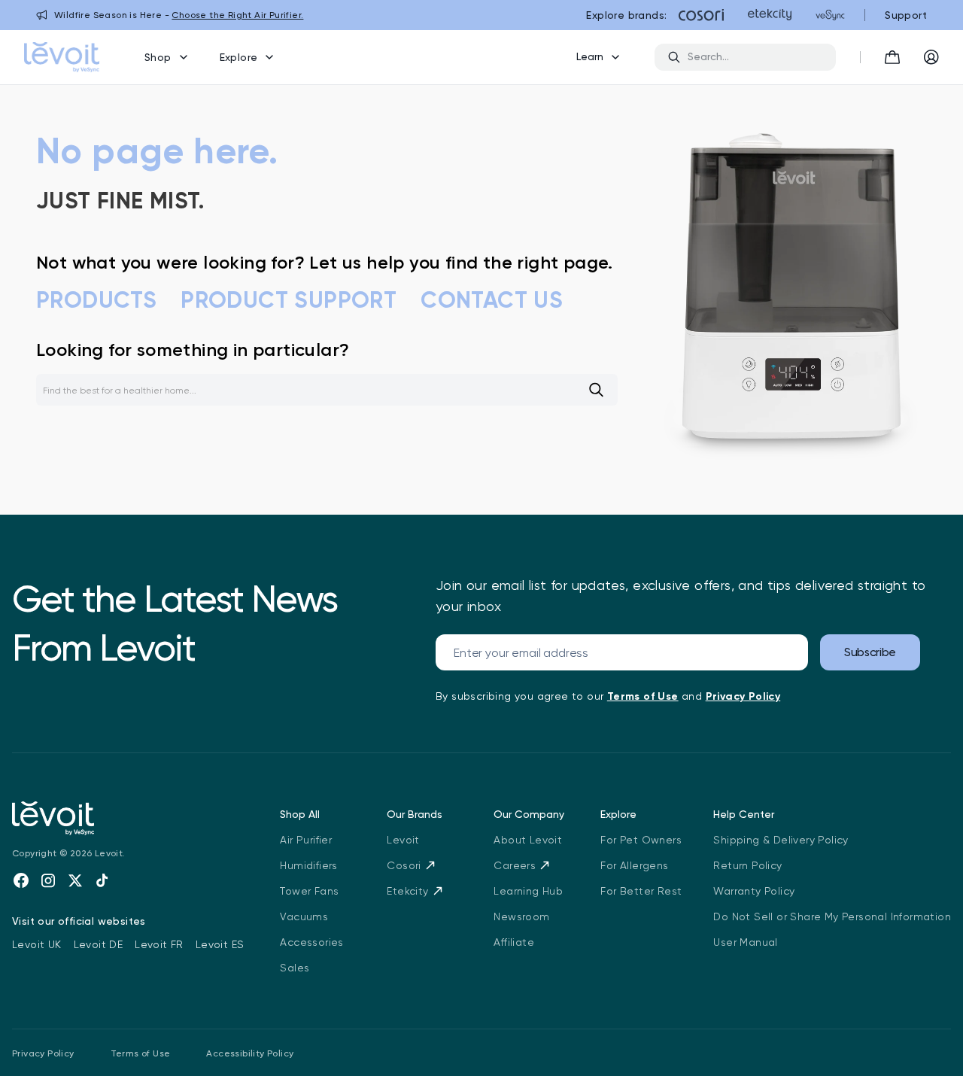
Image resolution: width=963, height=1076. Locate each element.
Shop (158, 57)
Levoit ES (220, 944)
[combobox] (756, 57)
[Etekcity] (769, 15)
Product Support (288, 300)
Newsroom (521, 916)
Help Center (743, 814)
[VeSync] (830, 15)
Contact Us (492, 300)
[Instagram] (48, 880)
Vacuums (304, 916)
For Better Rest (641, 891)
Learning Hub (528, 891)
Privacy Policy (43, 1053)
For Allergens (634, 865)
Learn (589, 56)
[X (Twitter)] (75, 880)
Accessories (311, 942)
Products (96, 300)
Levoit (403, 840)
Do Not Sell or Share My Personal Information (832, 916)
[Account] (931, 57)
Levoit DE (98, 944)
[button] (892, 57)
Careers (515, 865)
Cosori (404, 865)
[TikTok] (102, 880)
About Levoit (528, 840)
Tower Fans (309, 891)
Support (906, 15)
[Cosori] (701, 15)
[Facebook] (21, 880)
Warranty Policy (753, 891)
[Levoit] (128, 818)
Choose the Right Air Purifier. (237, 15)
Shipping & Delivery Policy (780, 840)
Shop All (300, 814)
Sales (294, 968)
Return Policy (747, 865)
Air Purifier (306, 840)
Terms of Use (141, 1053)
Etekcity (407, 891)
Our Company (529, 814)
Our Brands (414, 814)
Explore (239, 57)
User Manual (745, 942)
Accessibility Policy (249, 1053)
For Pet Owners (641, 840)
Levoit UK (37, 944)
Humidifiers (308, 865)
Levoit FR (159, 944)
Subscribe (870, 652)
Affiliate (514, 942)
